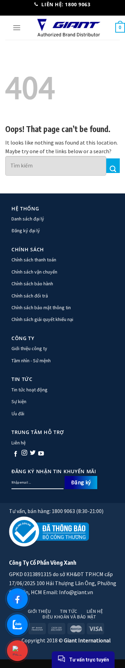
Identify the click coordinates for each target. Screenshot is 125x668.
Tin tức (68, 611)
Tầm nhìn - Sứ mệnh (31, 360)
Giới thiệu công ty (29, 348)
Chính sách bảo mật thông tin (41, 307)
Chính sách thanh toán (33, 260)
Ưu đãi (17, 413)
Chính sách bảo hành (32, 283)
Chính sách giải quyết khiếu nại (42, 319)
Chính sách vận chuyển (34, 272)
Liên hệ (18, 443)
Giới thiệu (39, 611)
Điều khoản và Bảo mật (69, 617)
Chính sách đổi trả (29, 296)
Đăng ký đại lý (25, 230)
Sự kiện (18, 401)
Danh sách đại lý (27, 219)
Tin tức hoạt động (29, 390)
